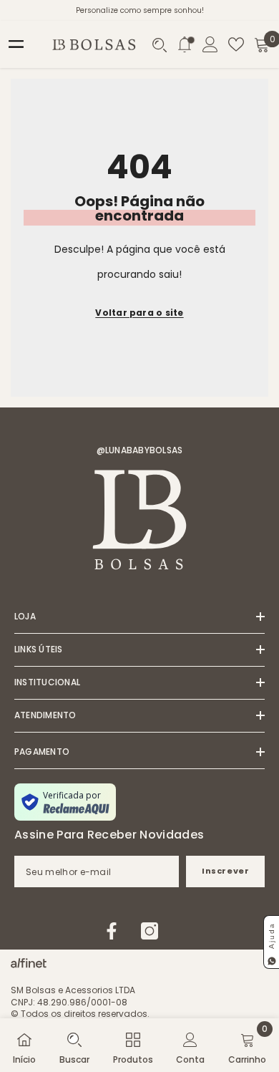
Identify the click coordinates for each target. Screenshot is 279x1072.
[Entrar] (210, 44)
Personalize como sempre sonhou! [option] (140, 10)
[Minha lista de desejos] (236, 44)
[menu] (16, 45)
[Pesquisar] (159, 45)
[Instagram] (149, 931)
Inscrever (225, 871)
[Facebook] (111, 931)
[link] (74, 1045)
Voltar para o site (139, 312)
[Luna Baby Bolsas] (28, 959)
